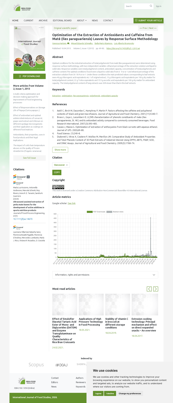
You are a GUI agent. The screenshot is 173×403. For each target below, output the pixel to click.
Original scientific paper (65, 28)
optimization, (67, 96)
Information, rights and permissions (72, 275)
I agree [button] (98, 393)
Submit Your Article (150, 20)
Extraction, (56, 96)
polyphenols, (95, 96)
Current (28, 20)
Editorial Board (62, 20)
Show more (60, 149)
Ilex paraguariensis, (81, 96)
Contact (108, 20)
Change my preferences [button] (130, 393)
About (81, 20)
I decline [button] (110, 393)
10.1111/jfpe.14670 (22, 219)
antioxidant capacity (109, 96)
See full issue (29, 158)
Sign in (158, 6)
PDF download (31, 76)
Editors (54, 382)
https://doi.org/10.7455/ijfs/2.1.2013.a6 (123, 48)
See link (72, 203)
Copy (57, 172)
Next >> (153, 28)
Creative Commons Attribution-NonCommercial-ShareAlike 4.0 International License (112, 190)
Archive (43, 20)
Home (15, 20)
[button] (149, 289)
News (95, 20)
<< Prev (144, 28)
